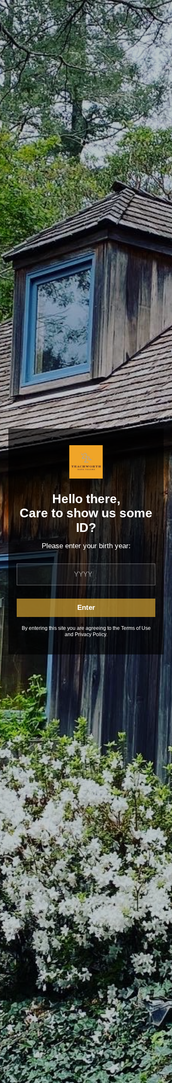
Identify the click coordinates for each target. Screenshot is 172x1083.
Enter (86, 608)
